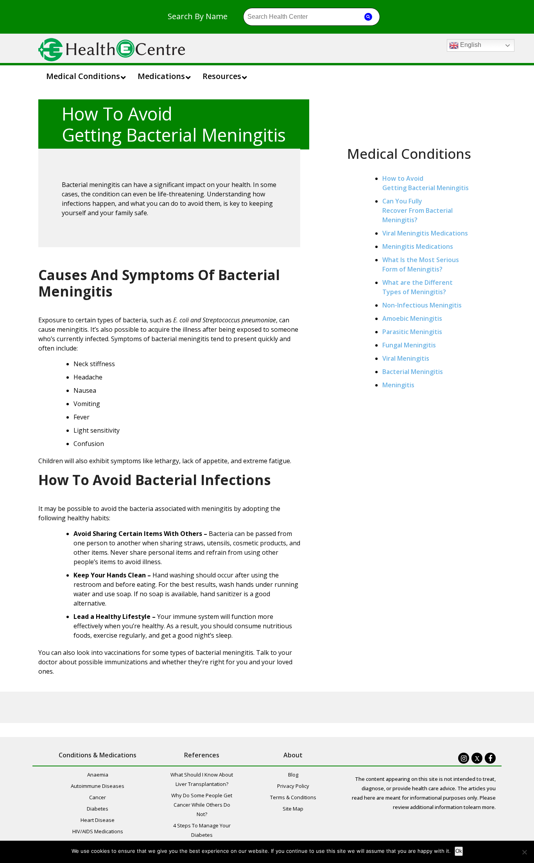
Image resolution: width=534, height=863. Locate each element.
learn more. (482, 807)
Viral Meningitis (405, 358)
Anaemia (97, 774)
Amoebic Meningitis (412, 318)
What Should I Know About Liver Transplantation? (201, 779)
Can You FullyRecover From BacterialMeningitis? (417, 210)
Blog (293, 774)
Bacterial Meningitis (412, 371)
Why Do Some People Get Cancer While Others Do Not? (201, 805)
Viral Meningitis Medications (425, 233)
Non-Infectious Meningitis (422, 305)
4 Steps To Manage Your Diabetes (202, 830)
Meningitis (398, 385)
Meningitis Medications (417, 246)
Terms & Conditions (293, 797)
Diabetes (97, 808)
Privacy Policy (293, 785)
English (470, 44)
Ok (458, 851)
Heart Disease (98, 819)
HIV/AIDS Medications (97, 831)
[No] (524, 852)
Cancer (97, 797)
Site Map (293, 808)
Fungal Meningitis (409, 345)
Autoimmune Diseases (97, 785)
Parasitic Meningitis (412, 331)
